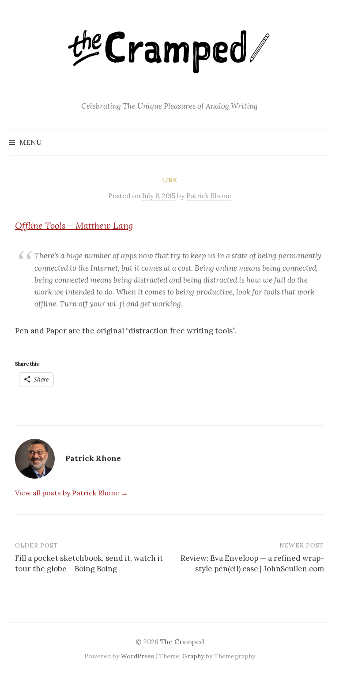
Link (169, 180)
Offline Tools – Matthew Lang (74, 225)
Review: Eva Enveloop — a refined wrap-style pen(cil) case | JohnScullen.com (252, 563)
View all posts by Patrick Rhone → (71, 492)
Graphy (193, 656)
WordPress (137, 656)
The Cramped (182, 642)
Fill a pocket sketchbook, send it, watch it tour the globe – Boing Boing (89, 563)
